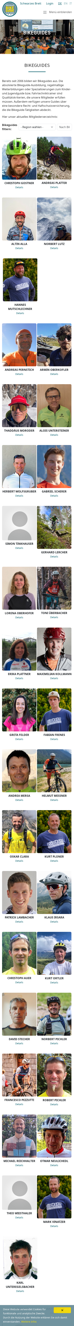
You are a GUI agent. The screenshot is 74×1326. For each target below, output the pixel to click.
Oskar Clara (19, 856)
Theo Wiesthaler (19, 1213)
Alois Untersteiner (54, 430)
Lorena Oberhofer (19, 613)
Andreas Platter (54, 183)
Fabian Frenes (54, 735)
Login (49, 3)
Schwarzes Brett (30, 3)
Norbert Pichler (54, 1039)
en (65, 3)
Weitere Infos (29, 1321)
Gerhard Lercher (54, 552)
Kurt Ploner (54, 856)
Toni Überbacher (54, 613)
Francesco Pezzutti (19, 1100)
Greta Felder (19, 735)
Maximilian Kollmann (54, 674)
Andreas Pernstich (19, 370)
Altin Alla (19, 244)
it (71, 3)
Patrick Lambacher (19, 917)
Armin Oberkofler (54, 370)
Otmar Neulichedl (54, 1161)
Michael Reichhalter (19, 1161)
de (60, 3)
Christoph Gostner (19, 183)
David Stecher (19, 1039)
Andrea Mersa (19, 796)
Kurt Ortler (54, 978)
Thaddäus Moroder (19, 430)
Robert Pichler (54, 1100)
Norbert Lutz (54, 244)
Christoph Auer (19, 978)
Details (19, 187)
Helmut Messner (54, 796)
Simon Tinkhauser (19, 544)
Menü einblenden (60, 12)
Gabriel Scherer (54, 491)
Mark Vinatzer (54, 1222)
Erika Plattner (19, 674)
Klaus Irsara (54, 917)
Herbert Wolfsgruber (19, 491)
